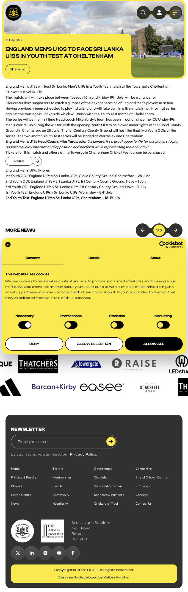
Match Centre (21, 495)
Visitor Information (108, 486)
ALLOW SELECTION (94, 344)
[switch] (70, 324)
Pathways (142, 486)
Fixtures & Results (23, 477)
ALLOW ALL (153, 344)
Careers (141, 495)
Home (15, 469)
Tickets (58, 469)
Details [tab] (94, 258)
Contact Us (143, 503)
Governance (103, 469)
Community (61, 495)
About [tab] (155, 258)
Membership (62, 477)
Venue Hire (143, 469)
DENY (34, 344)
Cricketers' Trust (106, 503)
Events (57, 486)
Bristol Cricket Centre (151, 477)
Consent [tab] (32, 258)
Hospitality (60, 503)
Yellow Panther (116, 577)
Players (16, 486)
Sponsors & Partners (109, 495)
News (15, 503)
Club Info (100, 477)
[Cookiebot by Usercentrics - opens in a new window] (163, 244)
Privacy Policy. (83, 454)
